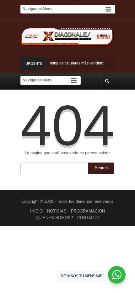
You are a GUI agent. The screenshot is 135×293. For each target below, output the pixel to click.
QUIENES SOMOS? (54, 217)
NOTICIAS (57, 211)
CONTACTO (88, 217)
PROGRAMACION (88, 211)
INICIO (36, 211)
